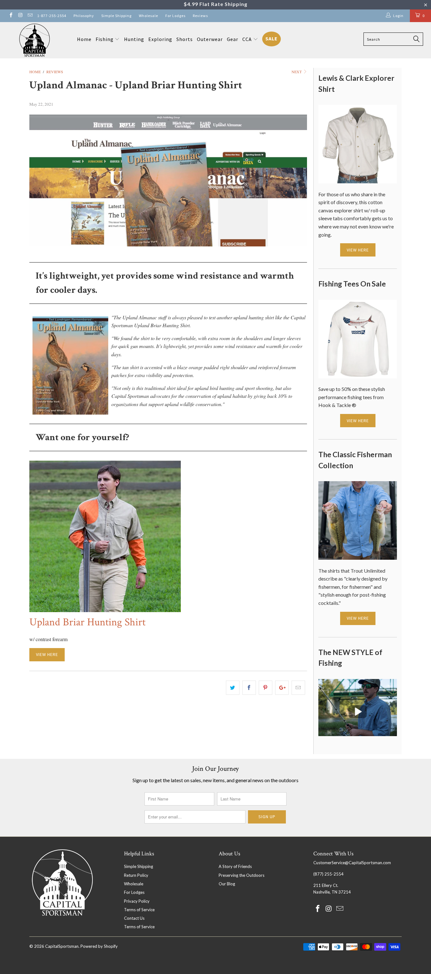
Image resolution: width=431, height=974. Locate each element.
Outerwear (210, 39)
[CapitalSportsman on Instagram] (20, 15)
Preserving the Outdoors (241, 875)
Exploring (160, 39)
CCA (247, 39)
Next (297, 71)
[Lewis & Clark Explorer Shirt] (357, 181)
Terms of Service (139, 909)
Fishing (105, 39)
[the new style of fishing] (357, 734)
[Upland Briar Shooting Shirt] (105, 610)
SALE (271, 38)
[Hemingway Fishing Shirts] (357, 558)
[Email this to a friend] (298, 688)
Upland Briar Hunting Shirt (87, 622)
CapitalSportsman (62, 946)
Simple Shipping (116, 15)
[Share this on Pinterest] (265, 688)
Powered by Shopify (99, 946)
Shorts (184, 39)
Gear (232, 39)
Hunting (134, 39)
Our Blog (227, 883)
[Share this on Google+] (282, 688)
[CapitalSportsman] (34, 40)
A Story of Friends (235, 866)
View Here (358, 250)
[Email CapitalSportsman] (29, 15)
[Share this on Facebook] (249, 688)
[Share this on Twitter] (232, 688)
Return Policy (136, 875)
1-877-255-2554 (51, 15)
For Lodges (175, 15)
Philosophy (84, 15)
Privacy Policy (137, 901)
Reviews (200, 15)
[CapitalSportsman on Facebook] (10, 15)
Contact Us (134, 918)
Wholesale (148, 15)
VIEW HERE (47, 654)
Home (84, 39)
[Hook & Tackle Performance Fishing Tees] (357, 376)
